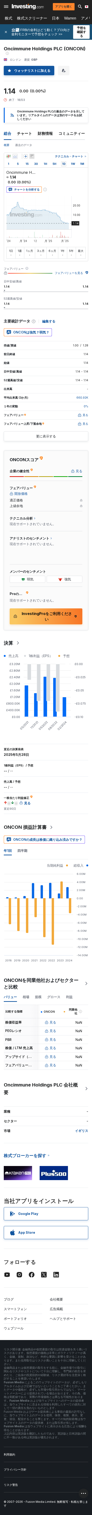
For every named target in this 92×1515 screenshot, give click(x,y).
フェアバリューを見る (69, 273)
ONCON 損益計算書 (25, 827)
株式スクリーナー (32, 18)
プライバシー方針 (15, 1469)
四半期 (22, 851)
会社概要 (56, 1299)
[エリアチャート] (15, 156)
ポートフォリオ (15, 1319)
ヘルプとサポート (63, 1319)
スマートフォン (15, 1309)
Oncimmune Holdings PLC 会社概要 (41, 1088)
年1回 (8, 851)
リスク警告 (11, 1485)
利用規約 (9, 1454)
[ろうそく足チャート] (8, 156)
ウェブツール (14, 1328)
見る (53, 1022)
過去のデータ (23, 145)
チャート (24, 133)
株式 (8, 18)
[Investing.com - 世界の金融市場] (28, 6)
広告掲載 (56, 1309)
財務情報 (45, 133)
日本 (55, 18)
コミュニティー (72, 133)
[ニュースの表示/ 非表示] (31, 156)
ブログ (9, 1299)
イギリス (81, 1131)
